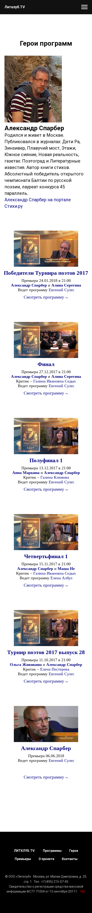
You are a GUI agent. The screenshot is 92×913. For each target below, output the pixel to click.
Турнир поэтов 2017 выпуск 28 (46, 652)
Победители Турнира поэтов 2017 (46, 273)
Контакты (69, 859)
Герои (73, 850)
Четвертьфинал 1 (46, 556)
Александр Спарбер (46, 748)
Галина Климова (54, 477)
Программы (52, 850)
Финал (46, 364)
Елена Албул (61, 578)
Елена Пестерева (54, 669)
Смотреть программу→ (46, 297)
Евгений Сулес (61, 290)
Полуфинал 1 (46, 460)
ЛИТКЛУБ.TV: (24, 850)
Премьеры (23, 859)
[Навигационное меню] (84, 7)
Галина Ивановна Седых (54, 381)
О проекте (46, 859)
